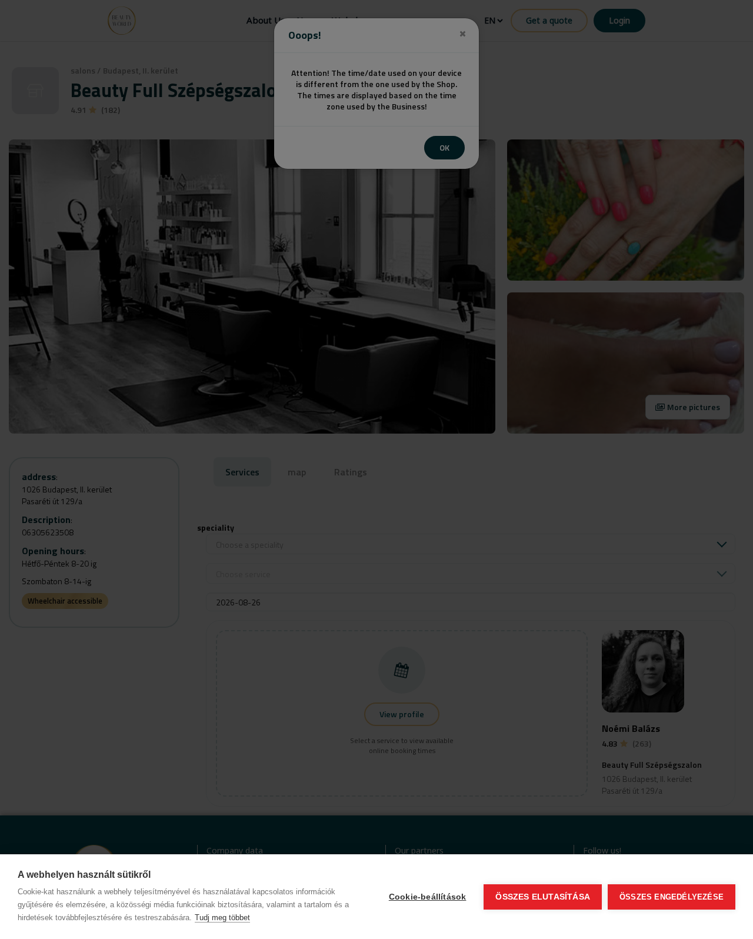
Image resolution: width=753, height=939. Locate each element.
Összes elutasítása (542, 897)
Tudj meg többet (222, 917)
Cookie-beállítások (428, 897)
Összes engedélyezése (671, 897)
